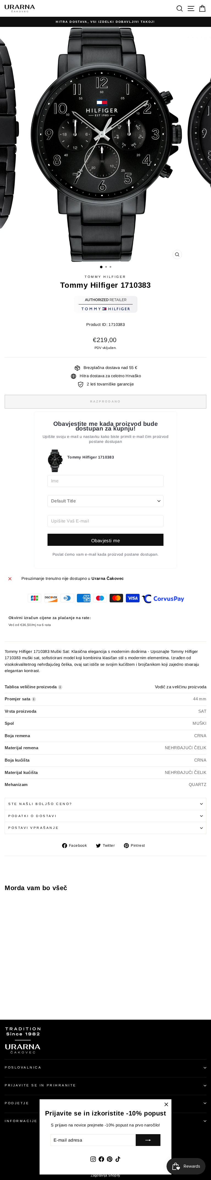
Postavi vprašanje (33, 827)
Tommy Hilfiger (105, 276)
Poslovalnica (23, 1067)
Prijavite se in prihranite (40, 1085)
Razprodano (105, 401)
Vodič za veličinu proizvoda (180, 687)
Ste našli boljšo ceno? (40, 804)
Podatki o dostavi (32, 816)
